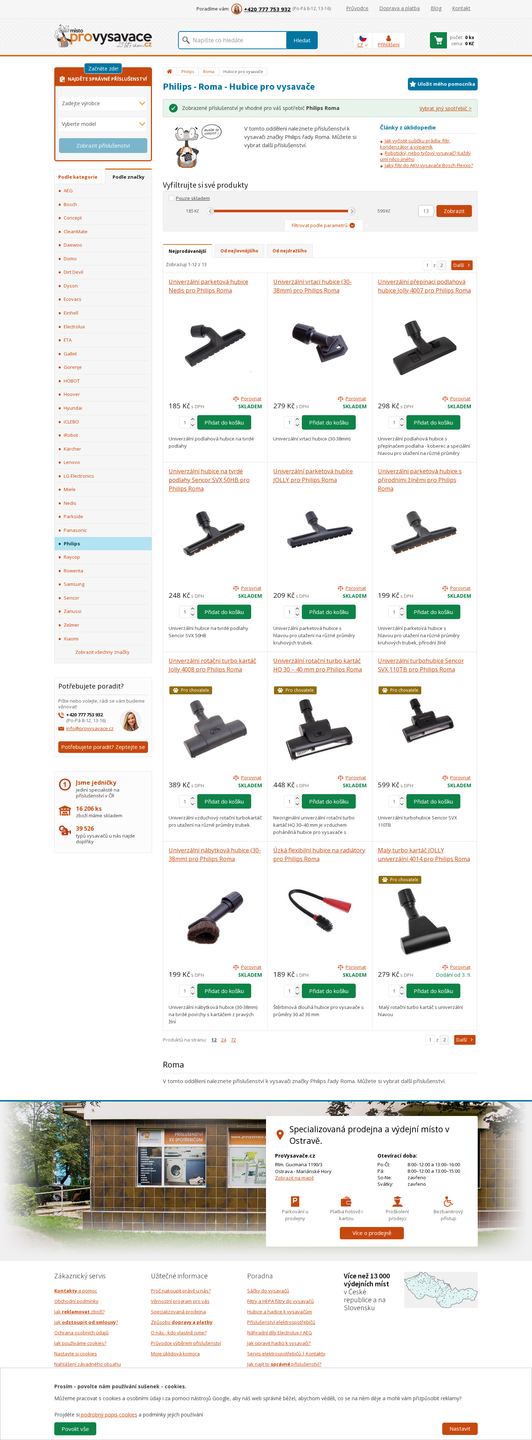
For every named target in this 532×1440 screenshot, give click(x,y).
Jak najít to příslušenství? (284, 1364)
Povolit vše (75, 1428)
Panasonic (75, 530)
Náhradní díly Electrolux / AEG (279, 1332)
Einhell (71, 313)
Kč (196, 211)
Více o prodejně (371, 1232)
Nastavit (459, 1428)
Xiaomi (71, 638)
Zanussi (72, 611)
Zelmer (71, 625)
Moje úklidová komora (175, 1353)
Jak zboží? (79, 1311)
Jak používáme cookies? (80, 1343)
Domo (70, 258)
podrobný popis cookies (108, 1414)
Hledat (302, 40)
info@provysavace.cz (90, 728)
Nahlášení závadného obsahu (87, 1364)
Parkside (73, 516)
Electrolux (74, 326)
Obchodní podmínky (76, 1301)
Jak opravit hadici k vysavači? (279, 1343)
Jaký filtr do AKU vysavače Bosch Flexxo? (429, 165)
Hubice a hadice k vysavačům (279, 1311)
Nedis (70, 503)
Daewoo (73, 245)
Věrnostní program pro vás (180, 1301)
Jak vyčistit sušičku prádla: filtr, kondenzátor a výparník (415, 143)
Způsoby (181, 1322)
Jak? (86, 1322)
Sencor (71, 598)
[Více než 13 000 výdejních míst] (441, 1289)
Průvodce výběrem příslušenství (186, 1343)
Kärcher (72, 449)
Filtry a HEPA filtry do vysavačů (280, 1301)
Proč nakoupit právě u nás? (181, 1290)
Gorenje (73, 367)
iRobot (71, 435)
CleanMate (76, 231)
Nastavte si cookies (75, 1353)
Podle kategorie (77, 177)
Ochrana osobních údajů (81, 1332)
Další (458, 265)
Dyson (71, 285)
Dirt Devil (73, 272)
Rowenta (73, 570)
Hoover (72, 394)
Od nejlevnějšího (239, 251)
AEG (68, 190)
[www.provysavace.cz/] (103, 35)
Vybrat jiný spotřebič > (445, 108)
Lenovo (72, 462)
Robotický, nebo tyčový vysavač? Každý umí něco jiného (425, 156)
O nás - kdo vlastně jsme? (179, 1332)
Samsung (74, 584)
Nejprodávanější (187, 251)
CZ (360, 45)
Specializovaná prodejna (178, 1311)
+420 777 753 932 (267, 9)
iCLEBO (71, 421)
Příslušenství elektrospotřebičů (281, 1322)
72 (233, 1039)
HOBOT (72, 381)
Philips (72, 543)
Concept (73, 217)
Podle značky (128, 177)
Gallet (70, 353)
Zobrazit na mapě (294, 1178)
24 (223, 1039)
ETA (68, 340)
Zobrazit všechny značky (102, 652)
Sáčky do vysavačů (268, 1290)
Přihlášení (389, 44)
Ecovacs (72, 299)
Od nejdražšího (290, 251)
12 (213, 1039)
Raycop (72, 557)
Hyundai (73, 408)
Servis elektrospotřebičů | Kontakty (286, 1353)
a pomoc (75, 1290)
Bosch (70, 204)
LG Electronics (79, 476)
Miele (70, 489)
